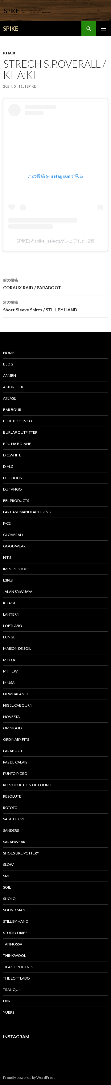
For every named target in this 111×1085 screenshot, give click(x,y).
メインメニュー (103, 28)
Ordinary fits (16, 739)
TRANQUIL (12, 989)
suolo (9, 898)
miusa (8, 682)
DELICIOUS (12, 477)
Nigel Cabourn (17, 705)
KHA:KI (10, 53)
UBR (6, 1001)
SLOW (8, 864)
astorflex (13, 387)
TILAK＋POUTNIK (18, 967)
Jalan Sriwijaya (17, 591)
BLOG (8, 364)
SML (6, 876)
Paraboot (13, 750)
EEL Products (16, 500)
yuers (8, 1012)
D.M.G (8, 466)
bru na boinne (17, 443)
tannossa (12, 944)
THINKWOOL (14, 955)
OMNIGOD (12, 728)
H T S (7, 557)
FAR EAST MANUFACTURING (27, 512)
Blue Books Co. (18, 421)
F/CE (7, 523)
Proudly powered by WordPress (29, 1077)
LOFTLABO (12, 625)
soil (7, 887)
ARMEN (9, 375)
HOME (8, 352)
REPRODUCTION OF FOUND (27, 785)
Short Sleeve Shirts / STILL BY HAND (40, 306)
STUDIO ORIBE (15, 932)
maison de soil (17, 648)
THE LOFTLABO (16, 978)
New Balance (16, 694)
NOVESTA (11, 716)
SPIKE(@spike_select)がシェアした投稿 (55, 241)
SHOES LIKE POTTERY (21, 853)
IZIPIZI (8, 580)
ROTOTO (10, 807)
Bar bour (12, 409)
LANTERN (11, 614)
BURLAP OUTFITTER (20, 432)
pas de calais (15, 762)
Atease (9, 398)
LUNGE (9, 637)
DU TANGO (12, 489)
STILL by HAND (15, 921)
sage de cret (15, 819)
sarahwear (14, 841)
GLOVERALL (13, 534)
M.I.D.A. (9, 659)
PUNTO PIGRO (15, 773)
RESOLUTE (12, 796)
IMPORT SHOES (16, 568)
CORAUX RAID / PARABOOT (32, 284)
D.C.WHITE (12, 455)
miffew (10, 671)
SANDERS (11, 830)
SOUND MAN (14, 910)
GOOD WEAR (14, 546)
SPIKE (10, 28)
